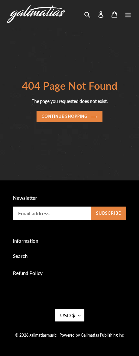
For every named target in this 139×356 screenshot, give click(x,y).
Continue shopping (65, 116)
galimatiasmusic (43, 335)
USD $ (67, 315)
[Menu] (128, 14)
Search (20, 256)
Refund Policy (28, 273)
